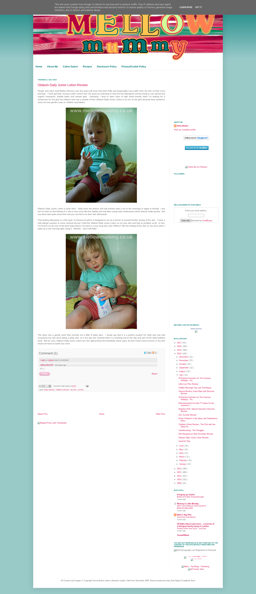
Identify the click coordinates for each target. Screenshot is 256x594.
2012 (179, 472)
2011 (179, 476)
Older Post (160, 414)
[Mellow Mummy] (196, 332)
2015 (179, 350)
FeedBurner (207, 221)
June (181, 446)
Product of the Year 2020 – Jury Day (191, 528)
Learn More (186, 7)
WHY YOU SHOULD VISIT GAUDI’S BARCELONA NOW (191, 507)
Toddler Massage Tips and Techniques (195, 388)
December (184, 357)
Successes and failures (186, 517)
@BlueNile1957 (46, 365)
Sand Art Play (184, 441)
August (182, 371)
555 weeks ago (60, 365)
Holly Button (182, 126)
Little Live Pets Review (188, 384)
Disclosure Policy (107, 66)
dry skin (74, 390)
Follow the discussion (154, 352)
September (184, 368)
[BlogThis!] (43, 386)
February (183, 460)
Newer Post (43, 414)
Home (39, 66)
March (182, 457)
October (183, 364)
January (183, 464)
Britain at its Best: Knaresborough (190, 497)
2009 (179, 483)
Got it (198, 7)
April (181, 453)
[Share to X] (46, 386)
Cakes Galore (70, 66)
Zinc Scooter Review (187, 415)
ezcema (80, 390)
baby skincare (49, 390)
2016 (179, 346)
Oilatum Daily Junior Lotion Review (63, 85)
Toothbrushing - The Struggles (191, 430)
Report (154, 374)
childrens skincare (63, 390)
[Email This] (40, 386)
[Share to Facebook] (49, 386)
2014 (179, 354)
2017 (179, 343)
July (181, 375)
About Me (52, 66)
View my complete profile (185, 130)
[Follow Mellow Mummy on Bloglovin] (196, 139)
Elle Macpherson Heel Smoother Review (196, 434)
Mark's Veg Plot (184, 515)
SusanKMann (183, 535)
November (184, 360)
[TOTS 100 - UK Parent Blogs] (196, 556)
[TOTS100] (196, 558)
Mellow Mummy (196, 329)
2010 (179, 479)
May (181, 450)
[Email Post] (86, 386)
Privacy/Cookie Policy (133, 66)
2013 (179, 469)
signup (51, 360)
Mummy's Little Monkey (188, 504)
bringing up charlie (186, 495)
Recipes (87, 66)
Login (43, 360)
